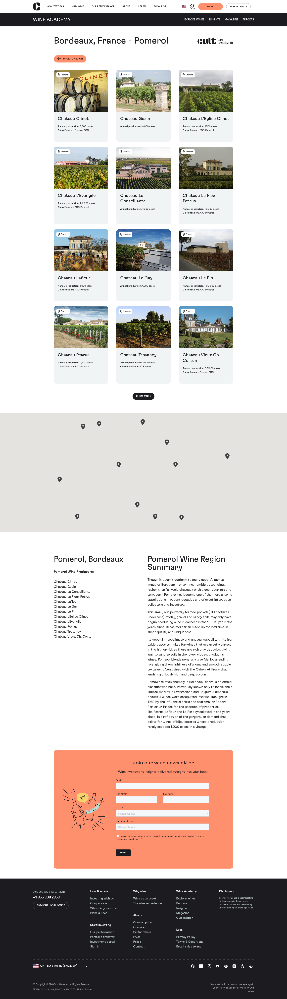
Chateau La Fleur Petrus (72, 596)
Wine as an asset (144, 898)
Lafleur (170, 712)
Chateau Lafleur (66, 601)
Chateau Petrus (66, 626)
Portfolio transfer (102, 937)
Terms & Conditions (189, 941)
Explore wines (185, 898)
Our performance (102, 932)
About (126, 6)
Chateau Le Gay (66, 606)
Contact (139, 946)
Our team (139, 927)
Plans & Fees (98, 913)
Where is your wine (103, 908)
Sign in (94, 946)
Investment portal (102, 941)
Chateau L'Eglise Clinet (71, 616)
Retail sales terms (188, 946)
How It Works (55, 6)
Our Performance (103, 6)
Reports (248, 19)
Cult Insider (184, 917)
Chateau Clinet (65, 581)
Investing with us (102, 898)
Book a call (161, 6)
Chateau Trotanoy (67, 631)
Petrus (158, 712)
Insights (214, 19)
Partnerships (142, 932)
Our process (98, 903)
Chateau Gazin (65, 586)
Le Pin (187, 712)
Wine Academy (186, 891)
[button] (83, 426)
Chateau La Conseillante (72, 591)
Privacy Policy (185, 937)
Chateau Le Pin (65, 611)
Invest (211, 6)
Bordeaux (168, 584)
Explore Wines (194, 19)
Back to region (73, 59)
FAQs (136, 937)
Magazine (232, 19)
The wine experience (147, 903)
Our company (142, 922)
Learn (142, 6)
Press (137, 941)
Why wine (78, 6)
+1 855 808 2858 (46, 897)
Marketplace (238, 6)
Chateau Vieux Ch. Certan (73, 636)
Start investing (100, 925)
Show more (143, 396)
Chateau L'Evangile (68, 621)
